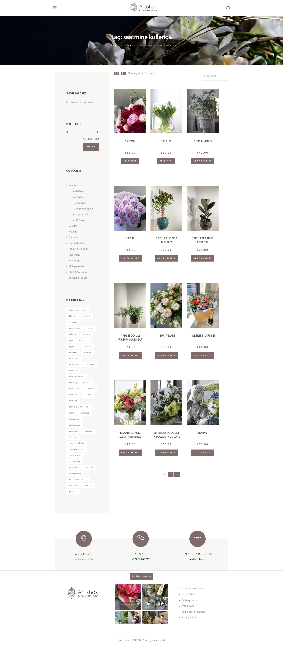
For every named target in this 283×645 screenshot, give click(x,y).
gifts (71, 340)
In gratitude (81, 214)
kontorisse (73, 371)
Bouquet (73, 185)
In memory (74, 255)
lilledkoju (87, 383)
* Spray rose (166, 335)
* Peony (130, 141)
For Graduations (77, 243)
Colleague (80, 203)
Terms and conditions (193, 589)
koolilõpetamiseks (76, 377)
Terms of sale (188, 594)
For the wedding (84, 209)
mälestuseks (74, 419)
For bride (73, 237)
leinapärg (73, 383)
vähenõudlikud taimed (78, 480)
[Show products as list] (123, 74)
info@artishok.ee (197, 559)
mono (71, 413)
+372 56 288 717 (141, 559)
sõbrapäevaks (74, 461)
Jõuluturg (74, 260)
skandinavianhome (76, 449)
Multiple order (76, 266)
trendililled (73, 468)
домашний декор (78, 278)
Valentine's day (75, 474)
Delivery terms (189, 600)
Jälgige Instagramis (143, 576)
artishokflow (128, 585)
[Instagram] (139, 608)
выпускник (87, 486)
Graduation (83, 340)
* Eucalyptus (203, 141)
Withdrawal (188, 606)
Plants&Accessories (79, 272)
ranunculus (73, 431)
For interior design (78, 249)
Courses (73, 226)
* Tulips (166, 141)
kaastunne (73, 353)
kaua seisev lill (74, 365)
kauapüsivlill (74, 359)
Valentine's (88, 468)
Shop (128, 45)
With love (80, 220)
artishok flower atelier (78, 310)
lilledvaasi (90, 389)
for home (86, 334)
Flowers (73, 232)
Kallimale (87, 353)
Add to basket (203, 161)
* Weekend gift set (202, 335)
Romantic (88, 431)
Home (114, 45)
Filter (91, 147)
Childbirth (80, 197)
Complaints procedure (193, 612)
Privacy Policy (189, 617)
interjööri (87, 346)
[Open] (128, 597)
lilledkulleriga (74, 389)
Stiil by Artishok (75, 455)
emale (90, 328)
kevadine (90, 365)
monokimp (85, 413)
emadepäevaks (75, 328)
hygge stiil (73, 346)
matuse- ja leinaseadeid (78, 407)
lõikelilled (73, 401)
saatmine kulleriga (76, 443)
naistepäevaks (74, 425)
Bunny (202, 433)
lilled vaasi (73, 395)
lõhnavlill (87, 395)
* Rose (130, 238)
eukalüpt (72, 334)
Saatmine (73, 437)
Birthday (79, 191)
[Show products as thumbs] (116, 74)
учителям (73, 492)
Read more (130, 161)
